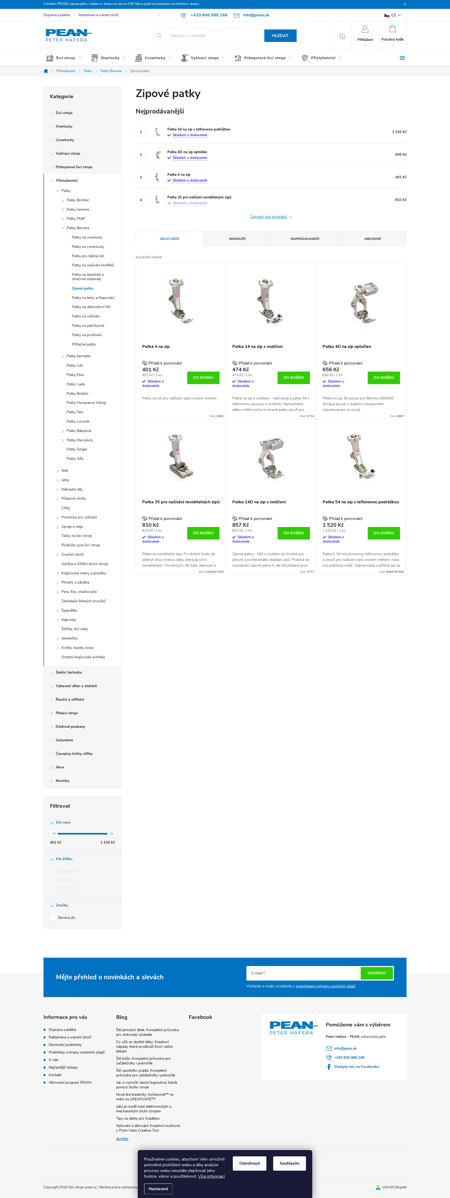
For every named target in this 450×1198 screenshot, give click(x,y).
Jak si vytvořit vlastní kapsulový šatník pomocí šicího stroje (146, 1085)
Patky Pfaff (76, 218)
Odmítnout (249, 1163)
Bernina (66, 917)
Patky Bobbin (77, 393)
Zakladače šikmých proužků (83, 601)
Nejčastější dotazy (63, 1067)
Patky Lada (76, 384)
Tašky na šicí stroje (76, 535)
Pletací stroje (67, 713)
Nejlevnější (169, 239)
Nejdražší (237, 239)
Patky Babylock (79, 430)
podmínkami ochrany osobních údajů (325, 986)
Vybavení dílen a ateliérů (76, 685)
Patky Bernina (78, 227)
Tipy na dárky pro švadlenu (138, 1118)
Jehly (65, 480)
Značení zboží (72, 554)
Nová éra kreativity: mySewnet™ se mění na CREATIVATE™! (144, 1097)
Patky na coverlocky (88, 246)
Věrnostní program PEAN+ (70, 1082)
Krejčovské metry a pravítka (83, 573)
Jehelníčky (69, 638)
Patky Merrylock (80, 440)
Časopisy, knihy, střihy (74, 753)
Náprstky (68, 619)
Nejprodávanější (305, 239)
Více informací (211, 1176)
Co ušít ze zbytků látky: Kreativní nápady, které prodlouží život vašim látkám (144, 1046)
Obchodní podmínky (65, 1044)
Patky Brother (78, 200)
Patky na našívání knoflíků (93, 265)
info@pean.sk (345, 1048)
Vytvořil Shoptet (394, 1187)
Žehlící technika (69, 672)
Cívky (65, 507)
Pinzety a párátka (75, 582)
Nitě (64, 470)
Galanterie (64, 740)
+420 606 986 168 (349, 1057)
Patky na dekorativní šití (91, 306)
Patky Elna (75, 374)
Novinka (66, 888)
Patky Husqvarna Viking (86, 402)
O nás (53, 1059)
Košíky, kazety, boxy (77, 647)
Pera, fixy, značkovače (79, 591)
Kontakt (55, 1074)
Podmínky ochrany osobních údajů (77, 1052)
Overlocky (64, 126)
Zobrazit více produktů (269, 217)
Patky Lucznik (78, 421)
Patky (66, 190)
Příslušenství (67, 180)
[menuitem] (65, 58)
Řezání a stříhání (70, 699)
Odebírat (376, 973)
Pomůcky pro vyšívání (79, 517)
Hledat (280, 36)
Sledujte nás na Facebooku (356, 1066)
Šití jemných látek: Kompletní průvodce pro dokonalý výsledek (147, 1032)
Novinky (62, 780)
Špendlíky (69, 610)
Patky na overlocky (87, 237)
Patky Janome (78, 209)
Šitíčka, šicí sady (74, 628)
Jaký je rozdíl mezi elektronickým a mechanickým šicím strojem (143, 1109)
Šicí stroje (64, 112)
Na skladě (68, 871)
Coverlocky (65, 139)
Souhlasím (289, 1163)
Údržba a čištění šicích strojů (84, 563)
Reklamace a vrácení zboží (99, 15)
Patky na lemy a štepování (93, 297)
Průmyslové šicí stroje (74, 167)
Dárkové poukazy (70, 726)
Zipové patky (82, 288)
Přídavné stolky (73, 498)
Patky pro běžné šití (88, 256)
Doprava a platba (56, 15)
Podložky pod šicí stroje (80, 545)
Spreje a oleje (72, 526)
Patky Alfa (75, 458)
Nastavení (158, 1189)
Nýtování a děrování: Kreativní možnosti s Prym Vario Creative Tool (148, 1128)
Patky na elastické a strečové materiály (88, 276)
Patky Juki (75, 365)
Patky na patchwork (88, 325)
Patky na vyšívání (86, 316)
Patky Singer (77, 449)
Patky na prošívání (87, 335)
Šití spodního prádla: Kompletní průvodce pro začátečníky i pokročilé (145, 1073)
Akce (60, 767)
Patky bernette (78, 356)
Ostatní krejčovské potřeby (83, 657)
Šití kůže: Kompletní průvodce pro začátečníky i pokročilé (143, 1061)
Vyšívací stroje (68, 153)
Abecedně (372, 239)
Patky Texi (75, 412)
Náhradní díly (72, 489)
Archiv (122, 1139)
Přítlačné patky (84, 344)
